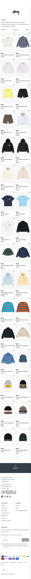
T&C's (2, 564)
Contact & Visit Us (5, 513)
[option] (15, 467)
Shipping (3, 505)
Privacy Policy (5, 547)
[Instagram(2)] (10, 496)
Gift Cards (3, 518)
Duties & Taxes (20, 562)
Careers (17, 508)
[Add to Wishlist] (14, 33)
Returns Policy (4, 508)
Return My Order (13, 562)
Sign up (25, 540)
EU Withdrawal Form (5, 562)
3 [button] (16, 470)
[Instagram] (5, 496)
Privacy (26, 562)
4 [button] (17, 470)
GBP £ (3, 570)
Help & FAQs (4, 510)
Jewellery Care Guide (6, 520)
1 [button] (13, 470)
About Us (17, 505)
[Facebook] (2, 496)
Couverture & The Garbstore (9, 573)
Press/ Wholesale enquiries (21, 510)
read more (12, 26)
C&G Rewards (4, 515)
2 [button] (14, 470)
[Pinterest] (7, 496)
